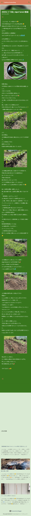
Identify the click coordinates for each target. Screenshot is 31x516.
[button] (2, 17)
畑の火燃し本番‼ (5, 471)
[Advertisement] (15, 410)
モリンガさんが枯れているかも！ (8, 495)
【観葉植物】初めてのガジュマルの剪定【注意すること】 (14, 446)
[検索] (29, 2)
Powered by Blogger (16, 511)
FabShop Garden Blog (10, 2)
